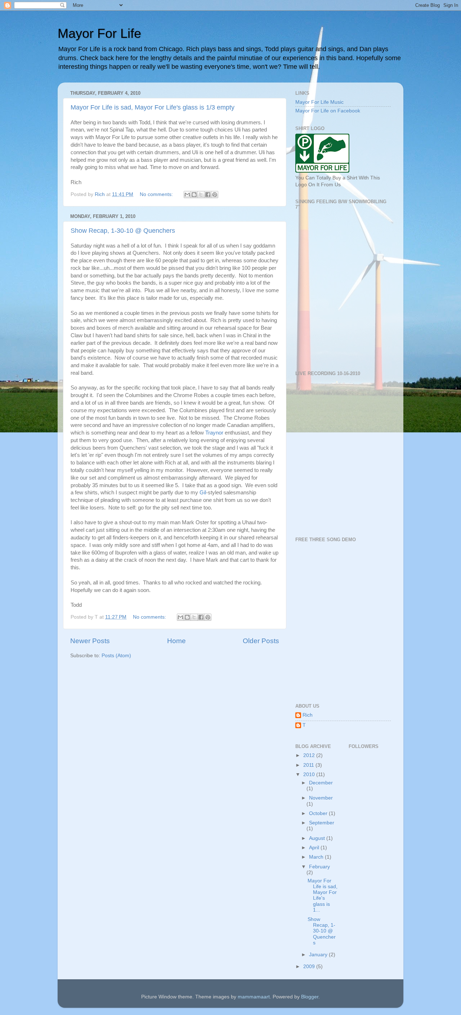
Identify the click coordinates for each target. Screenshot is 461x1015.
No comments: (157, 194)
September (321, 822)
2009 (309, 966)
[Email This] (187, 194)
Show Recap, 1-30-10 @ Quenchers (123, 230)
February (319, 866)
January (319, 954)
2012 (309, 755)
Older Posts (261, 641)
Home (176, 641)
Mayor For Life (99, 33)
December (321, 782)
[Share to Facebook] (207, 194)
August (317, 838)
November (321, 798)
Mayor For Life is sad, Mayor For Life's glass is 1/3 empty (152, 107)
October (319, 813)
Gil (203, 492)
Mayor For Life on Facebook (327, 110)
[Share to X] (201, 194)
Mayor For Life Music (319, 102)
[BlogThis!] (194, 194)
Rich (308, 715)
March (317, 857)
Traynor (214, 433)
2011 (309, 765)
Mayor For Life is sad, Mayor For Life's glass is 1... (322, 895)
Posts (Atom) (116, 655)
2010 (309, 774)
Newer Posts (90, 641)
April (315, 847)
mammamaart (254, 997)
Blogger (309, 997)
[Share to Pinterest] (214, 194)
